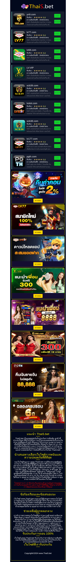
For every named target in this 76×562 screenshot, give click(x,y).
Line (57, 15)
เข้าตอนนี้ (57, 21)
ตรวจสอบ (38, 200)
